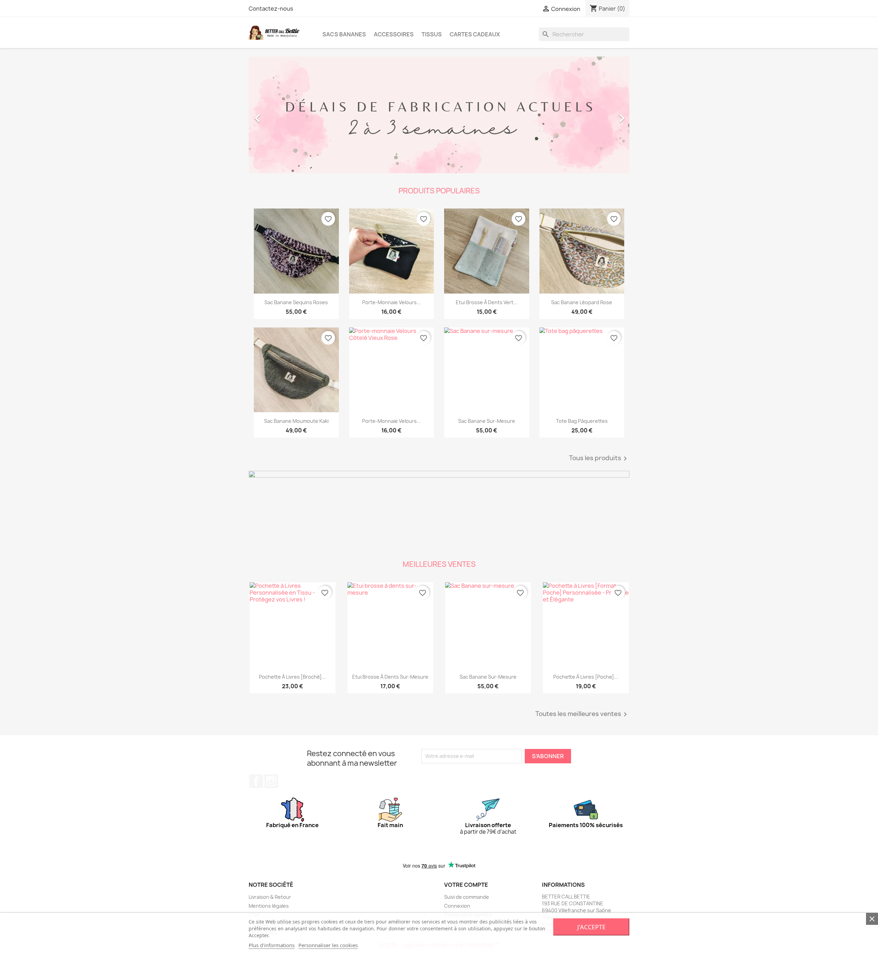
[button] (277, 115)
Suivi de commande (466, 897)
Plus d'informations (272, 945)
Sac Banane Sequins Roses (296, 302)
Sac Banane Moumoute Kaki (296, 421)
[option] (439, 115)
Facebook (256, 781)
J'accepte (591, 927)
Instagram (271, 781)
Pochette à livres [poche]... (585, 676)
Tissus (432, 34)
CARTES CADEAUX (475, 34)
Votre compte (466, 885)
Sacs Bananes (344, 34)
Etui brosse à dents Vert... (487, 302)
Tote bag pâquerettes (582, 421)
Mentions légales (269, 906)
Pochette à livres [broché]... (292, 676)
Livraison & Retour (270, 897)
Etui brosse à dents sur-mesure (390, 676)
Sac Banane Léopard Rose (581, 302)
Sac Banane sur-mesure (486, 421)
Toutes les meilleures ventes (582, 714)
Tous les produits (599, 458)
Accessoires (394, 34)
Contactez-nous (271, 8)
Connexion (457, 906)
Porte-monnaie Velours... (391, 302)
